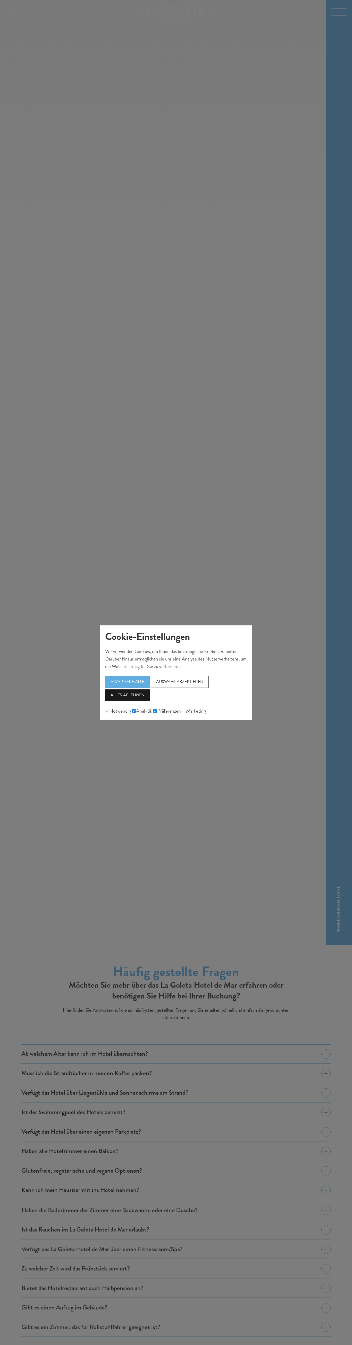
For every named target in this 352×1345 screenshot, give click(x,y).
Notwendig (120, 710)
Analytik (144, 710)
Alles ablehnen (128, 695)
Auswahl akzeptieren (179, 682)
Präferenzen (169, 710)
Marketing (196, 710)
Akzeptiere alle (127, 682)
